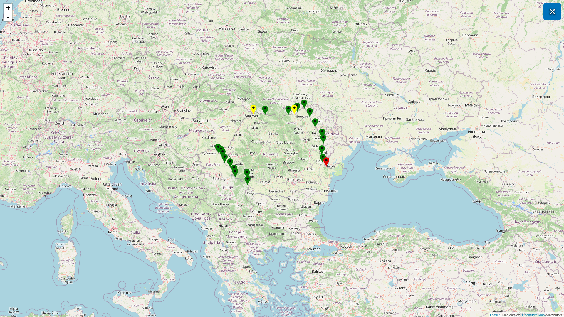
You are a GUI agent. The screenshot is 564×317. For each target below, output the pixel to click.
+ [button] (8, 7)
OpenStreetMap (533, 314)
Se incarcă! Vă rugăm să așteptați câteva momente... (281, 158)
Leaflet (495, 314)
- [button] (8, 17)
